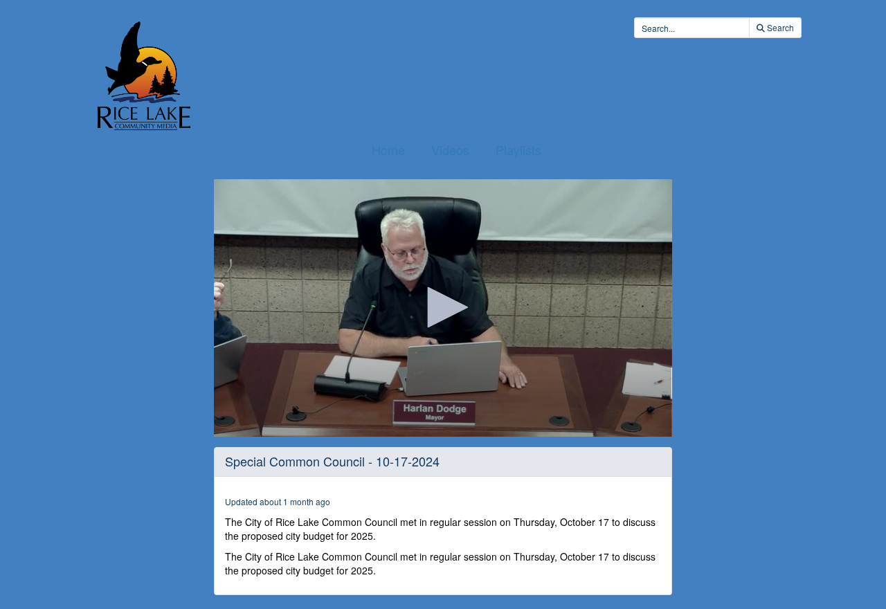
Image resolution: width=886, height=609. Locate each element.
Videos (450, 149)
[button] (443, 307)
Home (388, 149)
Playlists (518, 149)
